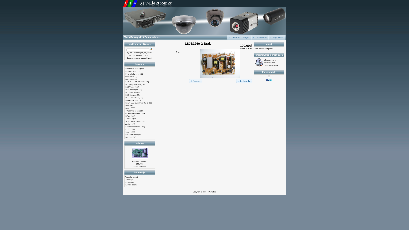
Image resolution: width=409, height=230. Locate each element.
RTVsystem (211, 192)
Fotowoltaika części (133, 74)
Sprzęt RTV (130, 108)
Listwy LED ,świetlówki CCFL (136, 103)
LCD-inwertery (131, 92)
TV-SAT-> (129, 119)
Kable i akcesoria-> (132, 127)
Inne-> (127, 132)
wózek (269, 44)
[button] (239, 37)
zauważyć (129, 179)
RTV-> (127, 116)
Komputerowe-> (131, 134)
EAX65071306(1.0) (139, 161)
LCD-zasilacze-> (132, 98)
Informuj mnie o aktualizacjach (271, 62)
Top (126, 37)
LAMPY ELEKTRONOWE (135, 82)
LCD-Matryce (130, 95)
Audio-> (128, 124)
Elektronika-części (132, 69)
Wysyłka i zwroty (132, 177)
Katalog (134, 37)
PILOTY (128, 129)
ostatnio (140, 143)
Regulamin (129, 182)
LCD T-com (129, 87)
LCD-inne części (131, 90)
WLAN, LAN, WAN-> (133, 121)
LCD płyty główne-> (133, 84)
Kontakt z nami (131, 185)
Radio (127, 106)
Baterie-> (128, 137)
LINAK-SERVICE (132, 100)
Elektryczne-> (130, 71)
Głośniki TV (129, 76)
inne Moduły (130, 79)
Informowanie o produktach (269, 55)
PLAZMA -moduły (149, 37)
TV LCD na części (132, 111)
